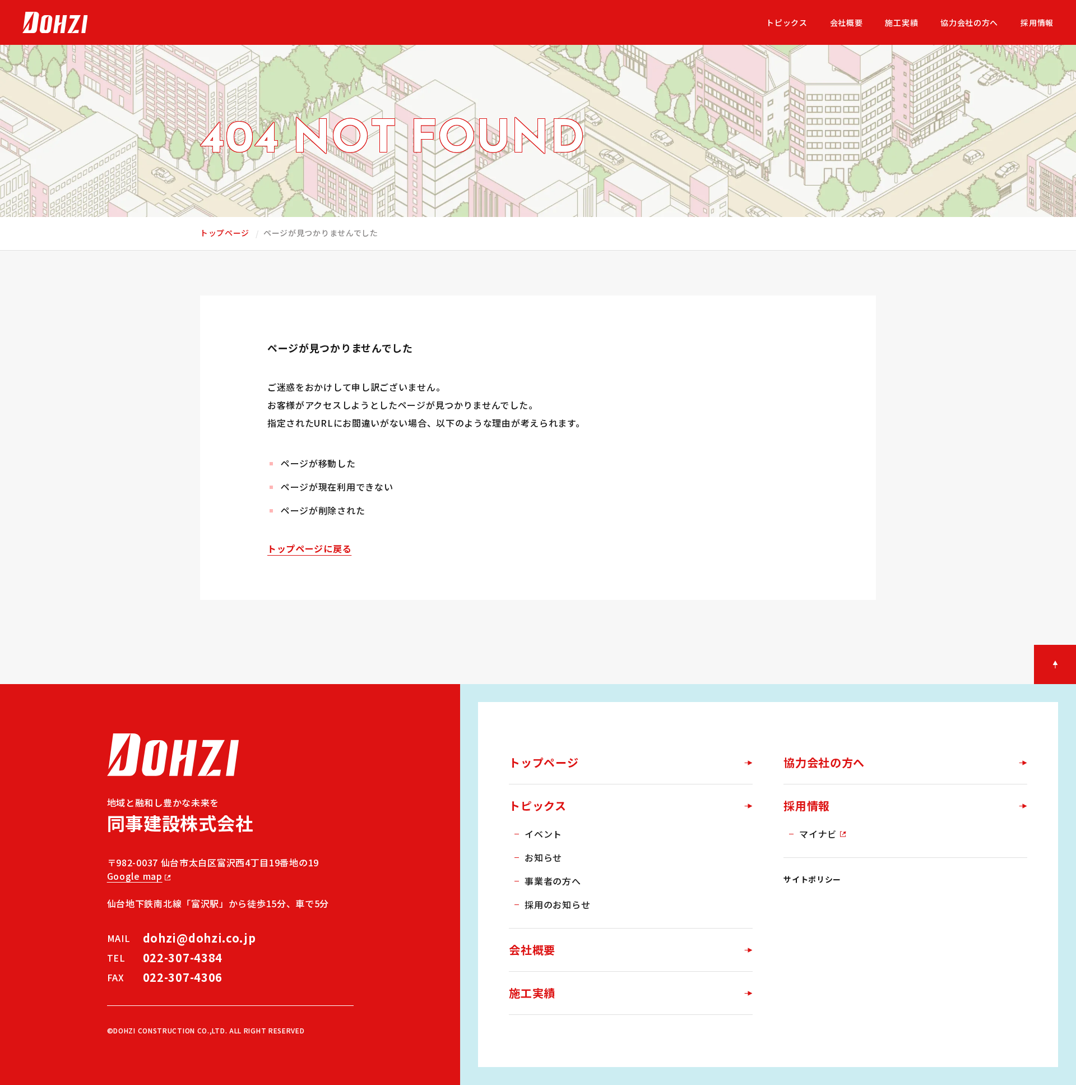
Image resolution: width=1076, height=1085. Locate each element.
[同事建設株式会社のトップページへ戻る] (55, 22)
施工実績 (532, 993)
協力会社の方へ (824, 762)
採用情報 (806, 805)
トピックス (538, 805)
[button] (1055, 664)
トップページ (224, 232)
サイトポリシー (812, 879)
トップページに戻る (309, 548)
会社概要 (532, 949)
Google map (135, 876)
